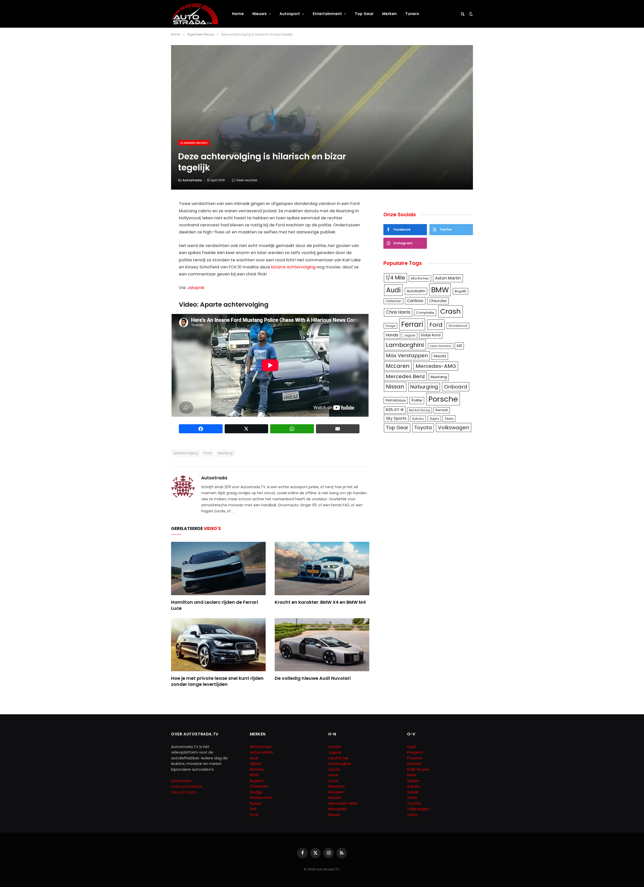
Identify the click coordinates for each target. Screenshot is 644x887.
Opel (411, 746)
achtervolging (186, 453)
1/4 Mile (395, 277)
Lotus (333, 780)
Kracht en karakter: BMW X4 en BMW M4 (320, 602)
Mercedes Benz (405, 376)
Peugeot (415, 752)
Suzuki (412, 792)
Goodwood (458, 326)
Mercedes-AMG (436, 366)
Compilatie (425, 312)
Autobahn (416, 291)
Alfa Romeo (420, 278)
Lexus (333, 774)
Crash (450, 311)
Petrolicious (396, 400)
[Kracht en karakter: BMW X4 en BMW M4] (322, 568)
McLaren (398, 366)
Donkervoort (261, 797)
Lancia (334, 769)
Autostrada (192, 180)
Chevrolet (438, 300)
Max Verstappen (407, 355)
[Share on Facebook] (201, 428)
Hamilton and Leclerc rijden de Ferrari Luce (214, 605)
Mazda (440, 356)
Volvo (412, 814)
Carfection (393, 301)
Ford (208, 453)
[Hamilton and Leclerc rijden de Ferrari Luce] (218, 568)
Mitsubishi (337, 808)
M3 (459, 345)
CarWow (415, 300)
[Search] (463, 14)
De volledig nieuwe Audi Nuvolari (313, 678)
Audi (393, 290)
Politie (417, 400)
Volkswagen (453, 427)
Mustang (225, 453)
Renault (441, 410)
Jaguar (409, 335)
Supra (434, 418)
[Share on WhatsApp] (292, 428)
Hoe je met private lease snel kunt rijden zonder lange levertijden (217, 681)
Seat (411, 774)
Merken (389, 13)
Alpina (255, 763)
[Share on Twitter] (246, 428)
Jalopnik (195, 288)
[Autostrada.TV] (195, 14)
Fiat (253, 808)
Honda (392, 335)
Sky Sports (396, 418)
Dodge (390, 326)
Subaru (418, 418)
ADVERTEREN (181, 781)
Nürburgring (424, 386)
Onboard (455, 386)
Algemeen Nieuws (194, 143)
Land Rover (338, 758)
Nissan (395, 387)
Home (238, 13)
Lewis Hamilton (440, 346)
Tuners (412, 13)
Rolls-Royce (418, 769)
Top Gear (364, 13)
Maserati (336, 786)
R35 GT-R (395, 409)
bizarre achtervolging (293, 267)
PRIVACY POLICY (183, 792)
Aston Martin (448, 278)
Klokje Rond (430, 335)
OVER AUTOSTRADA (186, 786)
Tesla (449, 418)
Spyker (413, 780)
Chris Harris (398, 312)
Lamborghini (405, 345)
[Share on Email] (338, 428)
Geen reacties (246, 180)
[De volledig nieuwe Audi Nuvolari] (322, 644)
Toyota (423, 427)
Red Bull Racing (419, 410)
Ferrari (412, 324)
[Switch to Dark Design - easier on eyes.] (470, 14)
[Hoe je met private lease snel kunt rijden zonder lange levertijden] (218, 644)
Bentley (257, 769)
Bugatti (460, 291)
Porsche (443, 399)
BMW (440, 290)
